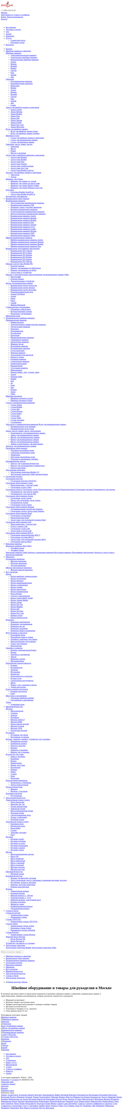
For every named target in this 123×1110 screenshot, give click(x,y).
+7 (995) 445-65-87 (8, 10)
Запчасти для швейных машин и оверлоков (23, 173)
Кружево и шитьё (18, 848)
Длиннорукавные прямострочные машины (28, 324)
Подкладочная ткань (14, 787)
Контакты (10, 45)
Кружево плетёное (18, 841)
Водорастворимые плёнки (21, 311)
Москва (4, 13)
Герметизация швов (19, 364)
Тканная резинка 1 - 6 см (21, 898)
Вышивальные (17, 366)
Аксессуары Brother (19, 159)
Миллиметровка (17, 661)
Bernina (14, 64)
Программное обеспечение (83, 552)
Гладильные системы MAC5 (22, 537)
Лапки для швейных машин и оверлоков (22, 107)
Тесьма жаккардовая (19, 806)
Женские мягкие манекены (22, 570)
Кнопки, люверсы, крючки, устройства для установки (28, 739)
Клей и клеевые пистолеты (17, 689)
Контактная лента (18, 826)
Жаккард (14, 789)
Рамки (13, 772)
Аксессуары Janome (19, 164)
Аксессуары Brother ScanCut (22, 170)
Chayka (13, 70)
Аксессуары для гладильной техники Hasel (28, 520)
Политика (5, 1080)
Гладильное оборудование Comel (19, 483)
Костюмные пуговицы (20, 737)
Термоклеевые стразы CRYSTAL (24, 922)
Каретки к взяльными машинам (41, 552)
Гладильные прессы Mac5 (21, 542)
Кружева (9, 837)
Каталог (4, 19)
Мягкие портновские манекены (19, 568)
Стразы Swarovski (13, 913)
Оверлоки (10, 79)
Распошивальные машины (21, 81)
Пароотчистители (67, 489)
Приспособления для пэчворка (23, 641)
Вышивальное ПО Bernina (21, 255)
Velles (13, 394)
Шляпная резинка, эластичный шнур (26, 900)
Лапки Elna (15, 116)
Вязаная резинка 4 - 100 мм (22, 895)
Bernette (14, 66)
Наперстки (15, 674)
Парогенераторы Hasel (20, 518)
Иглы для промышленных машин (52, 424)
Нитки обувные (17, 581)
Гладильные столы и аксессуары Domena (27, 511)
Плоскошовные (17, 331)
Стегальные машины (19, 368)
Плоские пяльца (17, 279)
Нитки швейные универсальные (24, 576)
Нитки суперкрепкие (19, 585)
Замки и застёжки (18, 757)
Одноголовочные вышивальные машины (27, 212)
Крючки (14, 748)
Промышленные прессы (16, 461)
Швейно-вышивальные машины (19, 238)
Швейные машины (13, 53)
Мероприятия (11, 1065)
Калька (13, 652)
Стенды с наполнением (20, 596)
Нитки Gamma (16, 587)
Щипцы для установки (20, 752)
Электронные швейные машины (24, 57)
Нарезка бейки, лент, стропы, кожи (25, 372)
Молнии (9, 709)
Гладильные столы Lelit (20, 529)
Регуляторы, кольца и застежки (23, 882)
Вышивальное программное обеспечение (23, 248)
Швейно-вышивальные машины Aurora (27, 240)
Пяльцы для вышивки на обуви (23, 270)
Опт (7, 32)
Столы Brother (16, 407)
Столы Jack (15, 416)
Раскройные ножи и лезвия (22, 637)
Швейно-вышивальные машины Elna (26, 246)
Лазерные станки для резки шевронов (26, 207)
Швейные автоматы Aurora (22, 398)
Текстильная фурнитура (15, 798)
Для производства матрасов (22, 355)
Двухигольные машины (20, 327)
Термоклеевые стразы (19, 915)
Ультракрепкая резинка (20, 908)
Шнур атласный (17, 865)
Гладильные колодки (14, 479)
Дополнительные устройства (22, 281)
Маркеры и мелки (18, 659)
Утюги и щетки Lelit (19, 526)
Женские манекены (18, 561)
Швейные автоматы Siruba (21, 400)
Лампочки (15, 146)
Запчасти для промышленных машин (21, 446)
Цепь (13, 776)
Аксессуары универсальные (22, 166)
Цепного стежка (17, 357)
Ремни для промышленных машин (25, 440)
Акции (8, 34)
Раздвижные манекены (15, 559)
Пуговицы (10, 733)
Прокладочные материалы (16, 780)
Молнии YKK (16, 728)
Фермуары (15, 778)
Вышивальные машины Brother (23, 220)
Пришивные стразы (19, 917)
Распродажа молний (19, 730)
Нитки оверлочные (18, 589)
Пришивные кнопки (19, 741)
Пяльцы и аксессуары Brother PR (19, 264)
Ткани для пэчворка (19, 644)
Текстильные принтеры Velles (44, 948)
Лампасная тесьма (18, 809)
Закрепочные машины (20, 342)
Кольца (13, 761)
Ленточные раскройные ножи (23, 457)
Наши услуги (11, 1063)
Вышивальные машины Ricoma (23, 231)
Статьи (9, 1067)
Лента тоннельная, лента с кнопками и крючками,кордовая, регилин (39, 880)
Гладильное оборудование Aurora (19, 496)
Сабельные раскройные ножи (23, 453)
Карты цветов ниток (19, 618)
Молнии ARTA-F (18, 720)
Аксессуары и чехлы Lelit (21, 531)
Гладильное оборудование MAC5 (19, 533)
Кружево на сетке (18, 843)
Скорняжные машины (20, 340)
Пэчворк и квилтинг (18, 633)
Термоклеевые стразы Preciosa (23, 935)
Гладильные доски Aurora (21, 498)
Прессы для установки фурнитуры (25, 463)
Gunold (13, 303)
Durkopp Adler (16, 377)
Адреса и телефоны (22, 15)
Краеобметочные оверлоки (22, 83)
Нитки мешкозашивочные (21, 583)
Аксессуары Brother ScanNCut (23, 194)
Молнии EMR (16, 722)
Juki (12, 77)
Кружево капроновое (19, 846)
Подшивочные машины (20, 348)
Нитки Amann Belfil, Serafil (22, 598)
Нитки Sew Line (17, 613)
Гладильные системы (84, 489)
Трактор (14, 715)
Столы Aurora (16, 405)
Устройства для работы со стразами (20, 943)
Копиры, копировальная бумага (23, 650)
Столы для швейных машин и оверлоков (27, 138)
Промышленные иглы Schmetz (23, 427)
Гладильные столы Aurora (21, 505)
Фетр (8, 633)
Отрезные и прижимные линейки (24, 459)
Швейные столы (12, 136)
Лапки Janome (16, 120)
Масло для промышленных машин (25, 442)
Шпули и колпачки (18, 153)
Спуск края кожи (18, 351)
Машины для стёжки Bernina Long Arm (27, 188)
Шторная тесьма (17, 874)
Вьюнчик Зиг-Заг (18, 804)
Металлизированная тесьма (22, 811)
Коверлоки (15, 86)
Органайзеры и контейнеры (22, 700)
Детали (13, 177)
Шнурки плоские (18, 867)
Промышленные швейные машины (20, 318)
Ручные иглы (16, 678)
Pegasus (14, 390)
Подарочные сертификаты (16, 196)
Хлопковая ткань (18, 704)
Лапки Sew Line (17, 125)
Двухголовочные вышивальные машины (27, 203)
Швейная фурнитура (14, 707)
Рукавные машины (18, 359)
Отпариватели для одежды (104, 489)
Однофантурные (17, 548)
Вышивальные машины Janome (23, 225)
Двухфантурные (17, 550)
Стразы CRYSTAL (13, 919)
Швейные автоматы (14, 396)
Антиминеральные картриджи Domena (27, 509)
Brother (13, 68)
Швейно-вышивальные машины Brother (27, 244)
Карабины (15, 759)
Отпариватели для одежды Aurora (24, 492)
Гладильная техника (14, 476)
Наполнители (16, 646)
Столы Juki (15, 409)
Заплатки (14, 670)
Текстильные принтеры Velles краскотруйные (29, 474)
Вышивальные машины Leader (23, 229)
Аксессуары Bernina (19, 157)
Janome (13, 75)
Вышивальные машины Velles (23, 235)
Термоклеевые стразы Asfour (22, 926)
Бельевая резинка (18, 893)
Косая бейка (15, 828)
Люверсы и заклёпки (19, 750)
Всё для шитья (12, 572)
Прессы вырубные (18, 468)
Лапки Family (16, 123)
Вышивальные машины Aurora (23, 216)
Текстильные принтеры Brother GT (25, 472)
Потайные (15, 717)
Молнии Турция (17, 726)
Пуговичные (16, 333)
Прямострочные (17, 322)
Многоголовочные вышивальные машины (28, 214)
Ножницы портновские (20, 622)
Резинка (9, 889)
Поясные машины (18, 353)
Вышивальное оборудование (17, 199)
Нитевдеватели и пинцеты (21, 676)
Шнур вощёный (17, 859)
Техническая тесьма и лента (17, 822)
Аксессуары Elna (17, 162)
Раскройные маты (18, 635)
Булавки (14, 665)
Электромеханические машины (23, 55)
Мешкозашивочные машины (22, 338)
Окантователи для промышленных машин (28, 433)
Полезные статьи (18, 42)
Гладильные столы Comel (21, 487)
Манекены (10, 557)
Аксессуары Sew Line (19, 168)
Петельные (15, 335)
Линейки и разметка (14, 648)
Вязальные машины (14, 544)
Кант (13, 835)
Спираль (14, 713)
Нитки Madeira (17, 607)
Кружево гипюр (17, 850)
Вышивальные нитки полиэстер (24, 285)
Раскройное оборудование (16, 448)
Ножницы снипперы (19, 628)
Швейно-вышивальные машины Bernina (27, 242)
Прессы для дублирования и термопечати (28, 466)
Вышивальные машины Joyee (23, 227)
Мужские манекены (19, 563)
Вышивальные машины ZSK (22, 205)
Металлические (17, 711)
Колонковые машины (19, 346)
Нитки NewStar (17, 611)
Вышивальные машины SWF (22, 233)
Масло (13, 149)
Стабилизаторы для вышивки (18, 307)
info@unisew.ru (7, 15)
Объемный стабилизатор (21, 309)
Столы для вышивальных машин (24, 140)
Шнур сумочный (17, 863)
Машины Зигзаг (17, 344)
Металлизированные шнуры (22, 854)
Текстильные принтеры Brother (18, 948)
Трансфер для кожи (18, 833)
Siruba (13, 392)
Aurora (13, 62)
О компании (11, 1060)
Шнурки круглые (18, 869)
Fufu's (13, 301)
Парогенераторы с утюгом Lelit (23, 524)
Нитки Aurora (16, 602)
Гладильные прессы (14, 489)
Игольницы (15, 672)
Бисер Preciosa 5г (18, 941)
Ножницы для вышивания (21, 624)
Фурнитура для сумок (15, 754)
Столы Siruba (16, 413)
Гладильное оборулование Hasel (19, 513)
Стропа (14, 774)
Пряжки (14, 770)
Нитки (8, 574)
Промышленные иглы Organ (22, 429)
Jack (12, 381)
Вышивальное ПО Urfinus (21, 253)
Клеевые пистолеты (19, 691)
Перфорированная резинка (22, 906)
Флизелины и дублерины (21, 783)
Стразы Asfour (12, 924)
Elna (12, 73)
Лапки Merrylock (17, 127)
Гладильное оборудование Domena (20, 507)
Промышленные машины (16, 320)
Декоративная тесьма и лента (18, 800)
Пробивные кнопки (19, 743)
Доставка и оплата (13, 29)
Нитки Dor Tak (17, 605)
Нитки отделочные (18, 578)
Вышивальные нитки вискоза (23, 288)
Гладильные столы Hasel (21, 516)
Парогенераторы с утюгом (49, 489)
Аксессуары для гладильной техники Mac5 (28, 539)
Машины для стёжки (14, 179)
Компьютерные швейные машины (25, 60)
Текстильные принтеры (15, 470)
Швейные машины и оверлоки (18, 51)
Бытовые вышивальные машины (24, 209)
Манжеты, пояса (17, 904)
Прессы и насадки (18, 746)
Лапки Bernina (16, 112)
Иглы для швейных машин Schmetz (25, 133)
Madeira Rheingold (18, 305)
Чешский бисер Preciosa (15, 937)
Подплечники (16, 796)
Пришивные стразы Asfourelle (23, 930)
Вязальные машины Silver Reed (18, 546)
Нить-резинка (16, 594)
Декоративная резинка (20, 891)
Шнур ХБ (14, 856)
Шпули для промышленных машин (25, 437)
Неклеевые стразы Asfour (21, 928)
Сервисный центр (18, 40)
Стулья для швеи (17, 420)
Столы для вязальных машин (22, 142)
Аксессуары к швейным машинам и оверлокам (25, 155)
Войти (3, 17)
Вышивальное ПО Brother (21, 257)
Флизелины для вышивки (21, 314)
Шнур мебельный (18, 861)
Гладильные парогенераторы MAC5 (25, 535)
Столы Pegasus (17, 411)
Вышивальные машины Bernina (24, 218)
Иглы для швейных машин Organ (24, 131)
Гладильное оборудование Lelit (18, 522)
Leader (13, 105)
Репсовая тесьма (17, 813)
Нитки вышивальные (19, 592)
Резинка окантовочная (20, 887)
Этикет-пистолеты (18, 687)
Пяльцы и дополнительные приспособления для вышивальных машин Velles (37, 275)
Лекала (13, 657)
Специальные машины (20, 361)
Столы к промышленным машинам (20, 403)
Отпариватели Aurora (19, 503)
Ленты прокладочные (19, 785)
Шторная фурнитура (14, 872)
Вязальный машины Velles (16, 552)
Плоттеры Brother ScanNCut (22, 192)
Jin (12, 383)
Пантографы (16, 277)
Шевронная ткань (13, 316)
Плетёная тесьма (17, 819)
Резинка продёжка (18, 902)
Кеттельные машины (62, 552)
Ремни (13, 151)
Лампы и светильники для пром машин (27, 444)
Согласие (15, 1080)
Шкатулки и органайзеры (16, 696)
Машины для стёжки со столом (23, 181)
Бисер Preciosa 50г (18, 939)
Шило (13, 683)
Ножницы (10, 620)
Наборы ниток (16, 615)
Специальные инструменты (22, 681)
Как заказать (11, 27)
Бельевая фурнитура (14, 876)
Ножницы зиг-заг (18, 626)
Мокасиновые (16, 370)
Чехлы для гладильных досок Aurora (25, 500)
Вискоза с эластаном (19, 791)
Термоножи (15, 455)
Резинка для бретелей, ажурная (23, 878)
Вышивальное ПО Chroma (21, 251)
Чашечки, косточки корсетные (23, 885)
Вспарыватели (16, 668)
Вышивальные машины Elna (22, 222)
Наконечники (16, 763)
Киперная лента (17, 824)
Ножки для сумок (18, 765)
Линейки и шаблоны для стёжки (24, 639)
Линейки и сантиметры (20, 654)
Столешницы (16, 422)
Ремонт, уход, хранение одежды (24, 685)
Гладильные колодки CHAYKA (24, 481)
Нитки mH (15, 609)
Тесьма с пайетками (19, 817)
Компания (10, 36)
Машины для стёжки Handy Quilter (25, 186)
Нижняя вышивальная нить (22, 292)
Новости (9, 1071)
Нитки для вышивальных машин (19, 283)
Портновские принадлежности (18, 663)
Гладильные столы (30, 489)
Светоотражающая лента (21, 815)
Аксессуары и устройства (21, 272)
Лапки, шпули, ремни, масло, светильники (23, 431)
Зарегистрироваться (15, 17)
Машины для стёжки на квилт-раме (25, 183)
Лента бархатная (17, 802)
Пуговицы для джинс (19, 735)
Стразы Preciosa (12, 932)
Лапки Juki (15, 118)
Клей (13, 694)
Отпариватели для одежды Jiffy (23, 494)
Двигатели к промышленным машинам (22, 424)
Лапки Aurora (16, 110)
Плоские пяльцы (17, 266)
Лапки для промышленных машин (25, 435)
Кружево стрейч (17, 839)
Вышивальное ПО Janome (21, 259)
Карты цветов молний (20, 724)
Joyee (13, 385)
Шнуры (9, 852)
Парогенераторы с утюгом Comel (24, 485)
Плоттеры (10, 190)
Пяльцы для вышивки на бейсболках (26, 268)
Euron (13, 298)
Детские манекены (18, 565)
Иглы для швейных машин (17, 129)
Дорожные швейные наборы (22, 698)
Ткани (8, 702)
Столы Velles (16, 418)
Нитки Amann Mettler (19, 600)
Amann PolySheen (18, 294)
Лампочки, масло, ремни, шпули (19, 144)
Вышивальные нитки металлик (23, 290)
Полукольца (15, 767)
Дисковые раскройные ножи (22, 450)
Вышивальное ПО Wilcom (21, 262)
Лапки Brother (16, 114)
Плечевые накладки (14, 793)
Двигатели (15, 175)
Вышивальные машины (15, 201)
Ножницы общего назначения (23, 631)
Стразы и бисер (12, 911)
